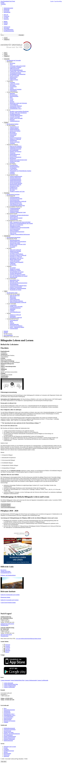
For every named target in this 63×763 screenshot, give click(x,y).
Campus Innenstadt (8, 683)
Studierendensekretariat (15, 180)
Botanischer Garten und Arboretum (18, 103)
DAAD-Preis (13, 265)
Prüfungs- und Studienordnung (8, 575)
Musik (11, 321)
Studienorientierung (14, 129)
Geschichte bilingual (5, 504)
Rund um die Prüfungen (16, 146)
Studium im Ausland (15, 269)
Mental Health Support (15, 259)
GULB (11, 99)
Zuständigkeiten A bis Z (15, 108)
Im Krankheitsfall (14, 150)
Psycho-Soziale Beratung (16, 183)
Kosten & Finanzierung (15, 137)
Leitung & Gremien (14, 83)
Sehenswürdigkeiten (15, 299)
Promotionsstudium (14, 166)
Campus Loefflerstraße (9, 687)
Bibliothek (12, 93)
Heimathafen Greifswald (16, 317)
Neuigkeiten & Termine (15, 289)
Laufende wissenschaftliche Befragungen (20, 234)
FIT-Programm (13, 245)
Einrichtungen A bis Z (15, 107)
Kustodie (12, 101)
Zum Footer (12, 1)
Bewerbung (13, 132)
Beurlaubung (13, 158)
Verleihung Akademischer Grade (18, 212)
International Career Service (16, 258)
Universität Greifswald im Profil (17, 66)
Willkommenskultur (14, 68)
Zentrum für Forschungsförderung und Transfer (21, 223)
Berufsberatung (13, 188)
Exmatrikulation (14, 165)
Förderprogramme (14, 211)
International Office (14, 186)
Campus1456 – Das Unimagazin (18, 71)
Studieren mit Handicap (15, 151)
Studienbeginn (13, 140)
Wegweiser (6, 56)
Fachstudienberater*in (6, 572)
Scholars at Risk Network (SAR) (18, 244)
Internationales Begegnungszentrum (18, 282)
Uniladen (12, 310)
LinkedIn (7, 646)
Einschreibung (13, 133)
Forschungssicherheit (15, 229)
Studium (6, 122)
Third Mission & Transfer (16, 204)
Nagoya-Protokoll (14, 230)
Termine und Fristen (15, 142)
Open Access (13, 233)
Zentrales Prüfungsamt (15, 177)
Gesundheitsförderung (15, 308)
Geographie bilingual (5, 505)
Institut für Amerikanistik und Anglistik (10, 594)
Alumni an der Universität (16, 118)
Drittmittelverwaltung (15, 226)
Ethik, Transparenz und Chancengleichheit (20, 222)
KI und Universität (14, 75)
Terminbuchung (4, 625)
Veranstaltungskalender (15, 72)
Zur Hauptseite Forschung (13, 194)
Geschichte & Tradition (15, 67)
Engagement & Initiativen (16, 325)
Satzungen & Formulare (15, 89)
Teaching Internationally (16, 273)
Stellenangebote (14, 77)
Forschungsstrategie (14, 197)
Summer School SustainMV (16, 262)
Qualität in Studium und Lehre (17, 191)
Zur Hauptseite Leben (12, 292)
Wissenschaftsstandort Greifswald (18, 201)
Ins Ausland (13, 267)
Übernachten (13, 298)
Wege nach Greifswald (15, 249)
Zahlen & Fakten (14, 79)
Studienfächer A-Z (14, 126)
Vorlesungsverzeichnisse (16, 147)
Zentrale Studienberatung (16, 176)
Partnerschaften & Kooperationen (18, 241)
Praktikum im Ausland (15, 270)
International (7, 236)
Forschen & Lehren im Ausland (17, 274)
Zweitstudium (13, 168)
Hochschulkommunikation (16, 70)
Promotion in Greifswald (16, 256)
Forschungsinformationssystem (17, 205)
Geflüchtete (12, 263)
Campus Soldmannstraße (10, 685)
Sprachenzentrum (14, 96)
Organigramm (13, 86)
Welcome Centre (14, 281)
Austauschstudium (14, 252)
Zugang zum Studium (15, 131)
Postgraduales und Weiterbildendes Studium (20, 170)
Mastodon (7, 650)
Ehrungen (12, 119)
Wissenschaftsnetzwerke (16, 202)
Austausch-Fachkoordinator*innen (18, 285)
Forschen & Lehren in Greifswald (18, 255)
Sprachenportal (13, 277)
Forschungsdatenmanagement (17, 231)
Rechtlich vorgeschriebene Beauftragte (19, 111)
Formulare (12, 143)
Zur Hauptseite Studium (12, 124)
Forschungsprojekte (14, 200)
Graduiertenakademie (15, 208)
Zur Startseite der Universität (14, 60)
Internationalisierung (15, 240)
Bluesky (7, 652)
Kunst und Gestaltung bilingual (8, 507)
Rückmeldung (13, 155)
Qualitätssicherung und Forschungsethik (19, 227)
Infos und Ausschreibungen (16, 224)
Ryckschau (12, 63)
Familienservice (13, 187)
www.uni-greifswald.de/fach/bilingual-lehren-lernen (28, 638)
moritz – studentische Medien (17, 327)
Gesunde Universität (15, 117)
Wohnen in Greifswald (15, 139)
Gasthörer (12, 172)
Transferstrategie (14, 216)
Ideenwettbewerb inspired (16, 218)
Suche (2, 35)
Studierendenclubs (14, 324)
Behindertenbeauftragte (15, 184)
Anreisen (12, 136)
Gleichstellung (13, 90)
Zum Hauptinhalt (5, 1)
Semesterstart (13, 135)
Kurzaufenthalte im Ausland (16, 271)
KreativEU (12, 247)
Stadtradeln (12, 309)
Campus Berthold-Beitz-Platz (11, 684)
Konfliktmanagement (15, 114)
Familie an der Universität (16, 306)
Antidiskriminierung (15, 121)
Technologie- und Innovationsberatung (19, 215)
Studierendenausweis (15, 154)
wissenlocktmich (14, 328)
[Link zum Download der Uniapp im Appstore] (15, 664)
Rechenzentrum (13, 94)
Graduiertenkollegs (14, 209)
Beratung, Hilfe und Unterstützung (18, 112)
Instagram (7, 644)
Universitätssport (14, 104)
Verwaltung (12, 85)
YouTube (7, 649)
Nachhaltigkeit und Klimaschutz (17, 74)
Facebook (7, 647)
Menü (5, 52)
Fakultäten (12, 82)
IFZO (11, 97)
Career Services (13, 169)
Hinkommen (13, 296)
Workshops (12, 153)
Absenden (21, 35)
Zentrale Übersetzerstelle (16, 287)
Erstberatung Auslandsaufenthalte (18, 288)
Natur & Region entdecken (16, 301)
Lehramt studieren (14, 128)
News (11, 64)
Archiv (11, 100)
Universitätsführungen (15, 312)
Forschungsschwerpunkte (16, 198)
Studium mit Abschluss (15, 251)
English (2, 2)
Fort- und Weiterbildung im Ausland (18, 276)
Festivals (12, 323)
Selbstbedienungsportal (15, 148)
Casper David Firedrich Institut (8, 602)
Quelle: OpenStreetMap (56, 1)
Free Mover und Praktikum (16, 254)
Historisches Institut (5, 597)
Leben (5, 291)
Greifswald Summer (15, 260)
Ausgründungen (14, 219)
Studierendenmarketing (15, 181)
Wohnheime (13, 316)
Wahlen (12, 88)
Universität (6, 59)
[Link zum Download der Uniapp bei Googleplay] (15, 674)
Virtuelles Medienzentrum (16, 115)
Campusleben (13, 305)
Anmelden (3, 4)
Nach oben (3, 761)
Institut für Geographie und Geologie (10, 600)
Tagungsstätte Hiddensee (16, 106)
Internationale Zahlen (15, 243)
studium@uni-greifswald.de (7, 623)
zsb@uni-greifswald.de (6, 634)
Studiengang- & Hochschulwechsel (18, 159)
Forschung (6, 193)
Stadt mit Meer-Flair (15, 295)
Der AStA (12, 190)
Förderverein (13, 78)
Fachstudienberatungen (15, 179)
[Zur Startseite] (16, 50)
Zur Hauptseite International (13, 237)
